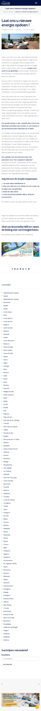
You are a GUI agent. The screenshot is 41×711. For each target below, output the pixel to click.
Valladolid (6, 529)
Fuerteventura (8, 586)
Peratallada (7, 624)
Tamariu (6, 423)
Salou (5, 509)
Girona (5, 538)
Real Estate (7, 611)
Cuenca (5, 544)
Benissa (6, 372)
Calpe (5, 376)
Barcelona (6, 302)
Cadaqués (6, 595)
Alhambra (6, 576)
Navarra (6, 573)
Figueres (6, 554)
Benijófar (6, 446)
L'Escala (6, 608)
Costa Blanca (7, 318)
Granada (6, 334)
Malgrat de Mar (8, 392)
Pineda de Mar (8, 433)
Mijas (5, 548)
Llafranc (6, 602)
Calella (5, 430)
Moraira (6, 385)
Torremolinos (8, 560)
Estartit (5, 407)
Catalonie (6, 634)
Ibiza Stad (6, 484)
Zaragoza (6, 513)
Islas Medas (7, 605)
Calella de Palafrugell (10, 627)
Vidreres (6, 442)
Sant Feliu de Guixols (10, 427)
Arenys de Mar (8, 614)
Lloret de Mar (8, 328)
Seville (5, 309)
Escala (5, 404)
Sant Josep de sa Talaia (11, 439)
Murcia (5, 532)
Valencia (6, 490)
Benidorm (6, 458)
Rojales (5, 436)
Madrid (5, 306)
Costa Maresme (8, 341)
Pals (4, 411)
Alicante (6, 331)
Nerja (5, 398)
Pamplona (6, 557)
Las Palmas (7, 471)
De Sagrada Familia (10, 563)
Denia (5, 379)
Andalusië (6, 493)
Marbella (6, 474)
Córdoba (6, 497)
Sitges (5, 363)
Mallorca (6, 325)
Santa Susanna (8, 395)
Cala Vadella (7, 468)
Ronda (5, 541)
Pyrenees (6, 583)
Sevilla (5, 337)
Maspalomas (7, 465)
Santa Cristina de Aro (10, 449)
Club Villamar (30, 29)
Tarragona (7, 503)
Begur (5, 401)
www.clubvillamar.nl (17, 183)
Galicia (5, 579)
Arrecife (6, 516)
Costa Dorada (8, 347)
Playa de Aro (7, 417)
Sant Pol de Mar (8, 618)
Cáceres (6, 522)
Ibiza (5, 315)
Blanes (5, 357)
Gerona (5, 455)
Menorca (6, 344)
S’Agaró (6, 630)
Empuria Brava (8, 599)
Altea (5, 369)
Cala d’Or (6, 388)
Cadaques (6, 551)
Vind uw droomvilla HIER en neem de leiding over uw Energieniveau (20, 228)
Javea (5, 382)
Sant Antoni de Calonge (11, 420)
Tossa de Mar (8, 353)
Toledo (5, 506)
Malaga (5, 462)
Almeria (6, 525)
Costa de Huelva (9, 500)
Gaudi (5, 567)
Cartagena (6, 589)
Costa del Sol (7, 321)
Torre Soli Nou (8, 481)
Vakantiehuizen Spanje (11, 293)
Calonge (6, 366)
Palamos (6, 414)
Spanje (11, 12)
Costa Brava (7, 312)
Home (5, 12)
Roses (5, 360)
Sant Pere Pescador (10, 478)
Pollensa (6, 452)
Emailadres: (6, 655)
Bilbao (5, 519)
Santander (6, 535)
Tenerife (6, 487)
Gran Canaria (7, 350)
